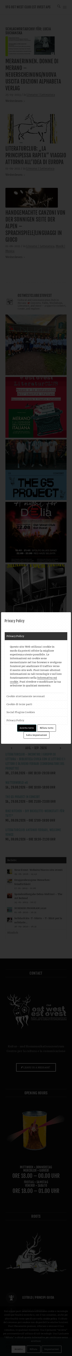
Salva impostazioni (36, 735)
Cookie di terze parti (19, 704)
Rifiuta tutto (46, 728)
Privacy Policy (15, 636)
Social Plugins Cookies (20, 712)
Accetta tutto (27, 728)
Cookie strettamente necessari (25, 696)
